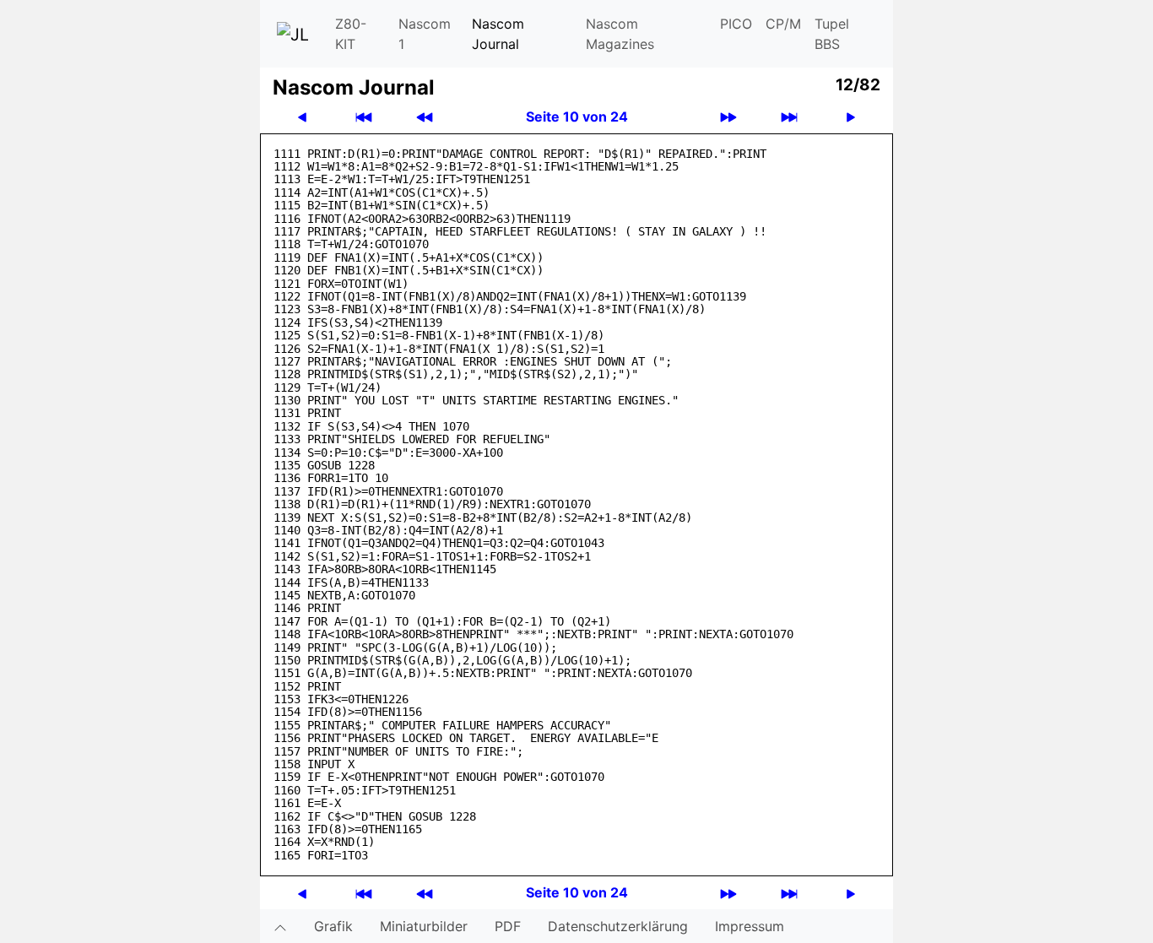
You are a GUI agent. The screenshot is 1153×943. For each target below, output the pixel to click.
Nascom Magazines (620, 33)
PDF (508, 926)
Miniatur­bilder (424, 926)
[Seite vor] (850, 116)
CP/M (783, 23)
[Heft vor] (728, 116)
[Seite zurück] (302, 116)
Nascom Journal (498, 33)
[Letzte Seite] (789, 116)
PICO (736, 23)
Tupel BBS (832, 33)
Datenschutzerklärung (618, 926)
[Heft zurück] (424, 116)
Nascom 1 (424, 33)
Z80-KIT (350, 33)
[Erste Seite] (363, 116)
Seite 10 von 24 (577, 116)
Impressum (749, 926)
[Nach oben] (280, 926)
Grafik (333, 926)
